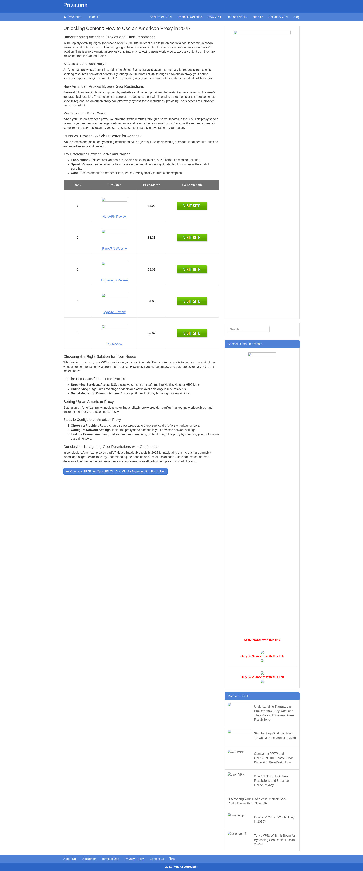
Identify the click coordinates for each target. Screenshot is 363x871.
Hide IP (94, 17)
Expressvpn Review (114, 280)
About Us (69, 858)
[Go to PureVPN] (192, 237)
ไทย (172, 858)
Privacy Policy (134, 858)
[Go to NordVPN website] (192, 205)
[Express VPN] (192, 269)
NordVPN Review (114, 216)
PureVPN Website (114, 248)
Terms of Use (110, 858)
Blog (296, 17)
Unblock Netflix (237, 17)
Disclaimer (88, 858)
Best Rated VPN (161, 17)
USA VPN (214, 17)
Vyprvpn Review (115, 312)
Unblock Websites (190, 17)
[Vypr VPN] (192, 301)
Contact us (157, 858)
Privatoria (75, 5)
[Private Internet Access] (192, 333)
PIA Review (114, 344)
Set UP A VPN (278, 17)
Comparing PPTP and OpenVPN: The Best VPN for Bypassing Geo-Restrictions (117, 471)
